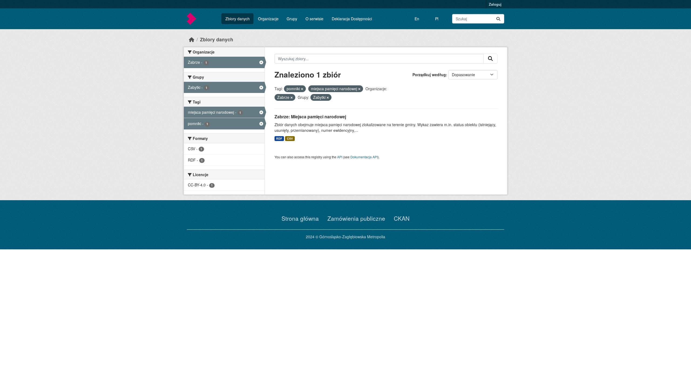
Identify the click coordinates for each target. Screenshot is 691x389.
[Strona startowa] (191, 39)
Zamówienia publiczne (356, 218)
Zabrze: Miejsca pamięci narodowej (310, 116)
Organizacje (268, 18)
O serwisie (314, 18)
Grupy (292, 18)
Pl (436, 18)
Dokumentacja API (364, 157)
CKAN (401, 218)
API (339, 157)
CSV (290, 138)
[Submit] (498, 19)
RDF (279, 138)
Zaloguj (495, 4)
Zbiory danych (237, 18)
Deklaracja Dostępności (352, 18)
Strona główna (300, 218)
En (417, 18)
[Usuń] (302, 89)
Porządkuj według (429, 74)
